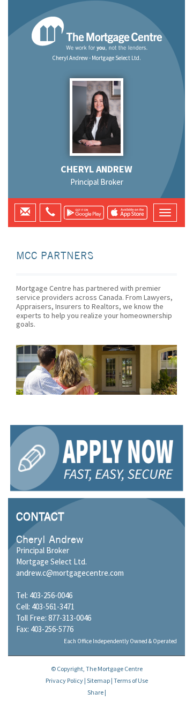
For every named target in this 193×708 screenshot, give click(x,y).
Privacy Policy (64, 680)
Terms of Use (131, 680)
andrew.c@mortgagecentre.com (70, 573)
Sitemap (98, 680)
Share (95, 692)
